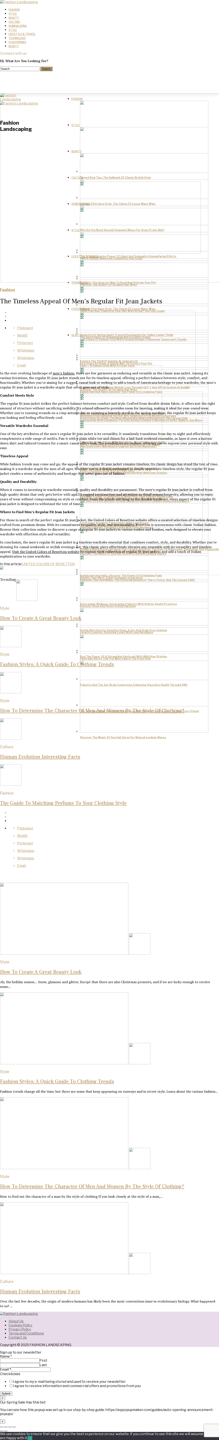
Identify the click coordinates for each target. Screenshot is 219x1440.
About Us (16, 1321)
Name (6, 1356)
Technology (17, 38)
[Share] (5, 1427)
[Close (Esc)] (1, 1427)
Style (13, 13)
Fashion (14, 9)
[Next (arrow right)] (5, 1431)
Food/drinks (17, 42)
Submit (6, 1393)
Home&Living (18, 26)
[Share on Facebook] (114, 813)
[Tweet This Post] (114, 817)
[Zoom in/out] (14, 1427)
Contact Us (18, 1337)
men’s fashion (63, 373)
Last (43, 1365)
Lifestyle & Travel (22, 34)
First (43, 1360)
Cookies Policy (20, 1325)
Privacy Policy (20, 1329)
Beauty (14, 17)
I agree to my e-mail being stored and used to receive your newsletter (69, 1382)
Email (5, 1369)
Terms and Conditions (26, 1333)
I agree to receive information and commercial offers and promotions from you (77, 1386)
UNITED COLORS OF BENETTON (48, 564)
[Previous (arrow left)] (1, 1431)
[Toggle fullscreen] (10, 1427)
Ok (30, 1438)
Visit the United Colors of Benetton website (45, 551)
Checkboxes (10, 1374)
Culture (14, 21)
